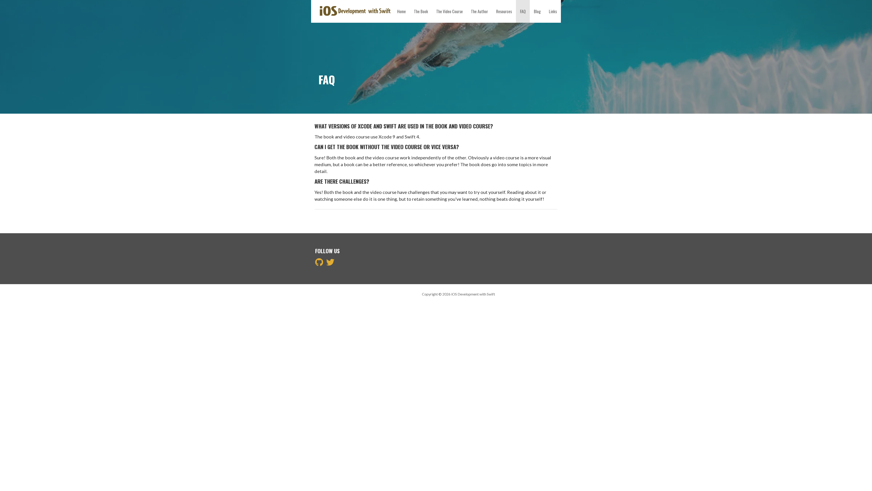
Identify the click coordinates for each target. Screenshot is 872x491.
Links (553, 11)
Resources (504, 11)
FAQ (523, 11)
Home (401, 11)
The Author (479, 11)
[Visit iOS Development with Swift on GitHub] (319, 263)
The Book (421, 11)
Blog (537, 11)
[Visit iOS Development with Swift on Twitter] (330, 263)
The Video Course (449, 11)
